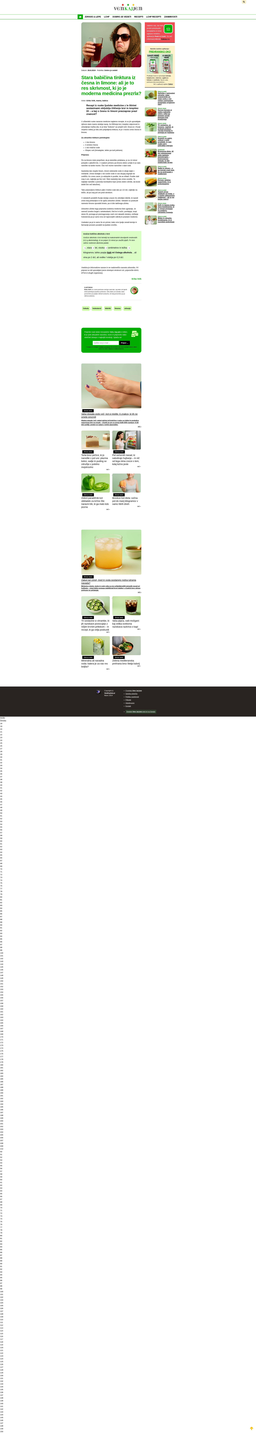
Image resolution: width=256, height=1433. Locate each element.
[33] (128, 765)
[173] (128, 1045)
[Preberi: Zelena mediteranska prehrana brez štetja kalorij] (126, 637)
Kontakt (128, 706)
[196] (128, 1109)
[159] (128, 1006)
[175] (128, 1051)
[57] (128, 832)
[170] (128, 1037)
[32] (128, 762)
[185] (128, 1079)
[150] (128, 981)
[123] (128, 1356)
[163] (128, 1017)
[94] (128, 936)
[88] (128, 919)
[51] (128, 816)
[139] (128, 1400)
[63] (128, 849)
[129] (128, 1372)
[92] (128, 930)
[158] (128, 1003)
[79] (128, 894)
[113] (128, 1328)
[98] (128, 947)
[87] (128, 916)
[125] (128, 1361)
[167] (128, 1028)
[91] (128, 927)
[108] (128, 1314)
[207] (128, 1140)
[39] (128, 782)
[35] (128, 771)
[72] (128, 874)
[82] (128, 902)
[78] (128, 891)
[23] (128, 737)
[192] (128, 1098)
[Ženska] (128, 720)
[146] (128, 969)
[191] (128, 1095)
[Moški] (128, 718)
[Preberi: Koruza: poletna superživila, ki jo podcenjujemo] (151, 188)
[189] (128, 1090)
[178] (128, 1059)
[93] (128, 933)
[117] (128, 1339)
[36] (128, 774)
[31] (128, 760)
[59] (128, 838)
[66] (128, 858)
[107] (128, 1311)
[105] (128, 1305)
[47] (128, 804)
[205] (128, 1135)
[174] (128, 1048)
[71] (128, 872)
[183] (128, 1073)
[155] (128, 995)
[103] (128, 1300)
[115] (128, 1333)
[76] (128, 886)
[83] (128, 905)
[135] (128, 1389)
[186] (128, 1081)
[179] (128, 1062)
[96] (128, 941)
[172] (128, 1042)
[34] (128, 768)
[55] (128, 827)
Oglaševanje (130, 703)
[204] (128, 1132)
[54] (128, 824)
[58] (128, 835)
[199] (128, 1118)
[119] (128, 1344)
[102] (128, 1297)
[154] (128, 992)
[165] (128, 1023)
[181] (128, 1067)
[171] (128, 1039)
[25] (128, 743)
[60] (128, 841)
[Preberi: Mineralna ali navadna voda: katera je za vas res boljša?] (96, 637)
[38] (128, 779)
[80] (128, 897)
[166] (128, 1025)
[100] (128, 1291)
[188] (128, 1087)
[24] (128, 740)
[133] (128, 1384)
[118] (128, 1342)
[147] (128, 972)
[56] (128, 830)
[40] (128, 785)
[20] (128, 729)
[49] (128, 810)
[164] (128, 1020)
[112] (128, 1325)
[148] (128, 975)
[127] (128, 1367)
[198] (128, 1115)
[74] (128, 880)
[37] (128, 776)
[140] (128, 953)
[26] (128, 746)
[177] (128, 1056)
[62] (128, 846)
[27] (128, 748)
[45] (128, 799)
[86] (128, 913)
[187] (128, 1084)
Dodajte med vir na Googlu (140, 712)
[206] (128, 1137)
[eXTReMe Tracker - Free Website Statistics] (98, 693)
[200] (128, 1121)
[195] (128, 1107)
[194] (128, 1104)
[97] (128, 944)
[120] (128, 1347)
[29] (128, 754)
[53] (128, 821)
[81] (128, 899)
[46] (128, 802)
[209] (128, 1146)
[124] (128, 1358)
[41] (128, 788)
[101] (128, 1294)
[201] (128, 1123)
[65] (128, 855)
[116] (128, 1336)
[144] (128, 964)
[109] (128, 1316)
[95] (128, 939)
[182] (128, 1070)
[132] (128, 1381)
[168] (128, 1031)
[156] (128, 997)
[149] (128, 978)
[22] (128, 734)
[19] (128, 726)
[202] (128, 1126)
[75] (128, 883)
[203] (128, 1129)
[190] (128, 1093)
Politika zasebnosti (132, 697)
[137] (128, 1395)
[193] (128, 1101)
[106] (128, 1308)
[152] (128, 986)
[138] (128, 1398)
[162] (128, 1014)
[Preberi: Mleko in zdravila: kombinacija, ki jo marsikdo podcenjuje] (151, 226)
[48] (128, 807)
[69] (128, 866)
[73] (128, 877)
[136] (128, 1392)
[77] (128, 888)
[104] (128, 1302)
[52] (128, 818)
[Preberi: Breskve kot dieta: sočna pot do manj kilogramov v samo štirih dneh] (126, 475)
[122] (128, 1353)
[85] (128, 911)
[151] (128, 983)
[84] (128, 908)
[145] (128, 967)
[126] (128, 1364)
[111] (128, 1322)
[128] (128, 1370)
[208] (128, 1143)
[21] (128, 732)
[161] (128, 1011)
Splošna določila (131, 694)
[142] (128, 958)
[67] (128, 860)
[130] (128, 1375)
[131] (128, 1378)
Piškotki (128, 700)
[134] (128, 1386)
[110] (128, 1319)
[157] (128, 1000)
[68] (128, 863)
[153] (128, 989)
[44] (128, 796)
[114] (128, 1330)
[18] (128, 723)
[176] (128, 1053)
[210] (128, 1149)
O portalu (134, 691)
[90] (128, 925)
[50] (128, 813)
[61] (128, 844)
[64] (128, 852)
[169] (128, 1034)
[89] (128, 922)
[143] (128, 961)
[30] (128, 757)
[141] (128, 955)
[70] (128, 869)
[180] (128, 1065)
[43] (128, 793)
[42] (128, 790)
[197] (128, 1112)
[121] (128, 1350)
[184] (128, 1076)
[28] (128, 751)
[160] (128, 1009)
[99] (128, 950)
